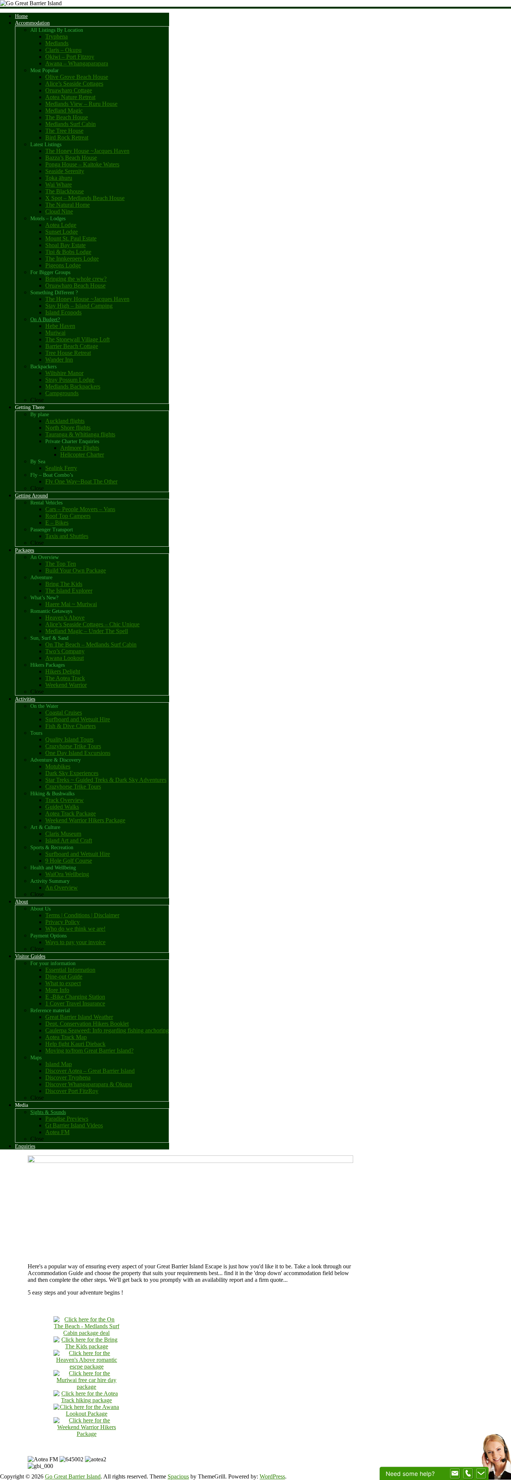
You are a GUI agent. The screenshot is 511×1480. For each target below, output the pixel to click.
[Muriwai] (86, 1387)
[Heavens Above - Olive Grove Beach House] (86, 1366)
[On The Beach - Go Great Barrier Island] (86, 1333)
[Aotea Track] (86, 1400)
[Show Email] (455, 1473)
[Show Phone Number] (468, 1473)
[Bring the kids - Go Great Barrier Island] (86, 1346)
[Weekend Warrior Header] (86, 1434)
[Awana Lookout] (86, 1413)
